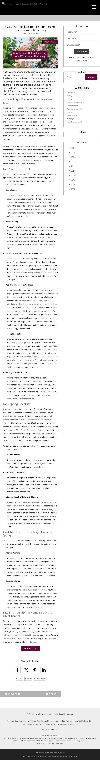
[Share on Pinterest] (35, 670)
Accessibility (51, 743)
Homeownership (72, 106)
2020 (73, 175)
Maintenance (40, 679)
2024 (73, 157)
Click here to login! (82, 60)
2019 (73, 180)
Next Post (50, 694)
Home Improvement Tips (75, 122)
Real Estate (71, 93)
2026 (73, 148)
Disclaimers (63, 756)
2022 (73, 166)
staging (29, 679)
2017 (73, 189)
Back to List (30, 648)
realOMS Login (72, 756)
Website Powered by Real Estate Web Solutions (50, 752)
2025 (73, 152)
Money (69, 112)
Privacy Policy (41, 743)
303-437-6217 (53, 729)
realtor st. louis (72, 115)
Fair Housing (59, 743)
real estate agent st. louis (75, 102)
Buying (69, 99)
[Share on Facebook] (17, 670)
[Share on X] (26, 670)
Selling (20, 679)
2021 (73, 171)
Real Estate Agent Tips (74, 109)
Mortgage (70, 119)
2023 (73, 161)
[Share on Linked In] (43, 670)
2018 (73, 184)
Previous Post (12, 694)
